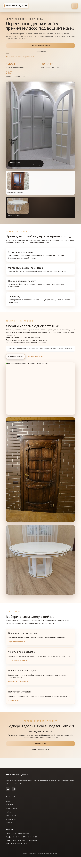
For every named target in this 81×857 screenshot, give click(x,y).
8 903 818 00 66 (31, 837)
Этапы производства (16, 660)
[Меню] (75, 6)
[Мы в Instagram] (14, 789)
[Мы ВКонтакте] (8, 789)
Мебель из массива (15, 356)
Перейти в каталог (15, 642)
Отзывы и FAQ (13, 700)
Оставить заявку (40, 744)
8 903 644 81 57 (19, 837)
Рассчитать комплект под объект (19, 57)
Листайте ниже (40, 51)
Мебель (8, 812)
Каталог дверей (34, 356)
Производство (11, 815)
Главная (8, 801)
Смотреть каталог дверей (40, 46)
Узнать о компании (39, 749)
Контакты (9, 823)
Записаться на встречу (17, 681)
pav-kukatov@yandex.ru (19, 843)
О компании (10, 805)
